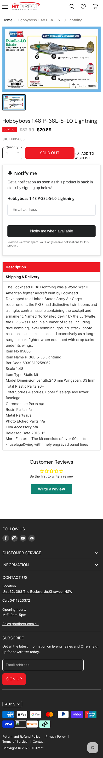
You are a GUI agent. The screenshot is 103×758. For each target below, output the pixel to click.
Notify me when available (51, 231)
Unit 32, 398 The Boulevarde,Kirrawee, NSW (37, 591)
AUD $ (10, 704)
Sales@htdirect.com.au (20, 624)
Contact (39, 741)
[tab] (51, 267)
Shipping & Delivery (23, 277)
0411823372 (20, 600)
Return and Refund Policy (21, 736)
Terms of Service (15, 741)
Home (7, 20)
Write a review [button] (51, 489)
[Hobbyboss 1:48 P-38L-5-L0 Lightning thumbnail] (14, 102)
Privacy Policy (56, 736)
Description (16, 267)
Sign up (14, 679)
